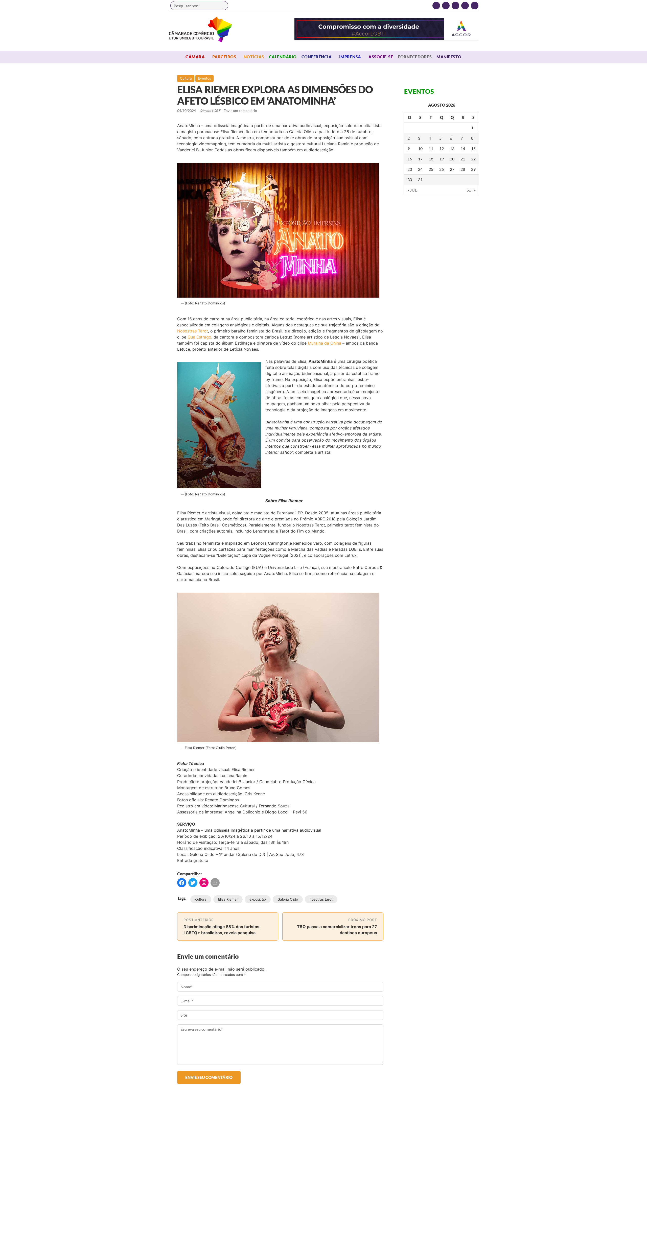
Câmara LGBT (200, 29)
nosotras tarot (321, 899)
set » (471, 189)
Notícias (254, 56)
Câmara (195, 56)
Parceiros (224, 56)
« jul (412, 189)
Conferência (317, 56)
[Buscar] (222, 5)
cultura (200, 899)
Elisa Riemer (228, 899)
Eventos (204, 78)
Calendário (283, 56)
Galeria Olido (288, 899)
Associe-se (380, 56)
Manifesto (448, 56)
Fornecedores (415, 56)
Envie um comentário (240, 111)
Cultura (186, 78)
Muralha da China (324, 343)
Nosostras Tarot (192, 330)
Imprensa (350, 56)
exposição (257, 899)
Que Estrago (199, 337)
